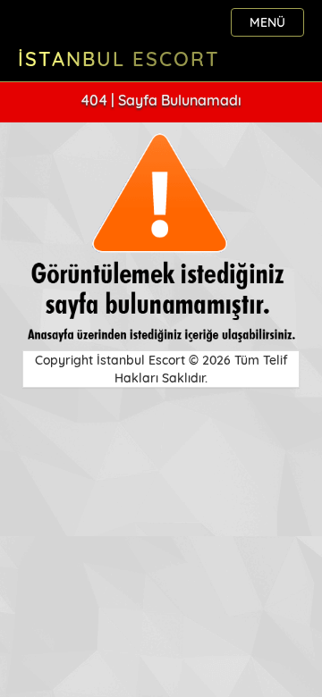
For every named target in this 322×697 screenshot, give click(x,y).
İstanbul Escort (119, 58)
